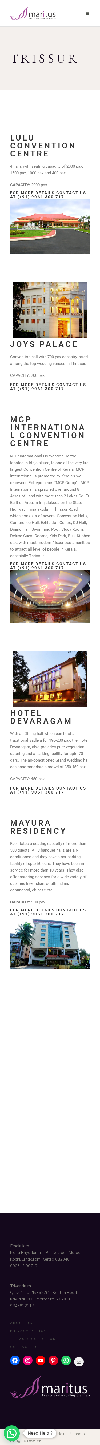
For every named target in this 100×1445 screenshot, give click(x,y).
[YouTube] (40, 1360)
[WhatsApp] (66, 1360)
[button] (12, 1433)
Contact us (24, 1347)
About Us (21, 1323)
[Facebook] (15, 1360)
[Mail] (79, 1361)
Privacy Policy (28, 1331)
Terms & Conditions (34, 1339)
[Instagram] (28, 1360)
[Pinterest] (53, 1360)
